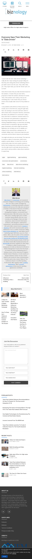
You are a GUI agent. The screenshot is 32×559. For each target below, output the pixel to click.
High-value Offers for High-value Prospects (16, 27)
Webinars (4, 525)
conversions (23, 161)
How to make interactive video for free (23, 279)
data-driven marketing (22, 164)
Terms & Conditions (7, 528)
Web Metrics (17, 171)
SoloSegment (6, 205)
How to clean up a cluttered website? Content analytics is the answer (5, 318)
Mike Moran (17, 45)
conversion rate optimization (10, 161)
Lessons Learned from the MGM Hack (13, 420)
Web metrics (5, 175)
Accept (4, 556)
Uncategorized (5, 42)
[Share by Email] (28, 50)
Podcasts (4, 522)
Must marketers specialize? (23, 295)
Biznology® (6, 243)
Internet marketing (19, 168)
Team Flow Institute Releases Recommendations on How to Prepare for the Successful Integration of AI (16, 29)
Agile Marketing (11, 157)
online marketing (6, 171)
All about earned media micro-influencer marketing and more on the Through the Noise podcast (14, 307)
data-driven (10, 164)
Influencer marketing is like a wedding (8, 279)
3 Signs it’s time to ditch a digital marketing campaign (5, 303)
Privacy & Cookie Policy (8, 531)
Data (3, 164)
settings (14, 553)
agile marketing (22, 157)
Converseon (16, 200)
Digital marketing (6, 168)
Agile (3, 157)
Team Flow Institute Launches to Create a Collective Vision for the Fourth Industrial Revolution (14, 426)
